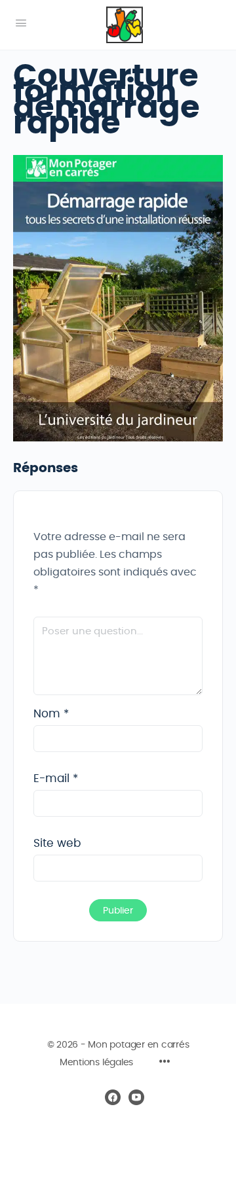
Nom (51, 713)
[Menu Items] (164, 1063)
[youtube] (136, 1097)
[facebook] (113, 1097)
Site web (57, 843)
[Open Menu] (21, 23)
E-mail (55, 778)
